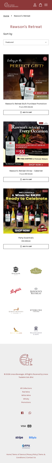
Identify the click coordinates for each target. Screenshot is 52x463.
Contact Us (31, 457)
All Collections (26, 388)
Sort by (7, 33)
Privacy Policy (32, 454)
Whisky (26, 399)
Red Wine (26, 392)
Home (6, 16)
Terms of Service (19, 454)
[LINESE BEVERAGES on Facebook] (22, 414)
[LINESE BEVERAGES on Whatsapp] (30, 414)
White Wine (26, 395)
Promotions (26, 402)
